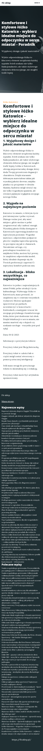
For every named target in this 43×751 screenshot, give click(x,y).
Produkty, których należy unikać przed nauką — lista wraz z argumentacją (20, 442)
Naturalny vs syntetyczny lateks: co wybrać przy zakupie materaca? (21, 479)
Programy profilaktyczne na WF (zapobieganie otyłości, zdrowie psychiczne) (20, 459)
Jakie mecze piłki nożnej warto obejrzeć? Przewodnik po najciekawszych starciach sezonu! (21, 579)
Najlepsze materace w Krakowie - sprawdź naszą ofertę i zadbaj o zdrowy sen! (21, 717)
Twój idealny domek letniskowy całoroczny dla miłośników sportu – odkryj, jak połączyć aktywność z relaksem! (20, 600)
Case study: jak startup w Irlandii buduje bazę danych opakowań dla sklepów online (20, 427)
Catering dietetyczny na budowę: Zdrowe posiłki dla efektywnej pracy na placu (21, 555)
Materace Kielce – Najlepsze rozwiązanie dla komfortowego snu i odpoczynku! (19, 708)
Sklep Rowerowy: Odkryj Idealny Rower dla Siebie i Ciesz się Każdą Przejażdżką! (21, 611)
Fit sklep (6, 2)
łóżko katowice (10, 102)
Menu (36, 3)
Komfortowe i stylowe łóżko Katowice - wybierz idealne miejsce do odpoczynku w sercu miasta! (21, 732)
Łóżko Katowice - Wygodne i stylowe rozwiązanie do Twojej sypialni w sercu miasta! (21, 727)
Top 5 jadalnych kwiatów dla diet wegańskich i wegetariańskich (20, 521)
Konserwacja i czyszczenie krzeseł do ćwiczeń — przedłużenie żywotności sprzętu (21, 469)
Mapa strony (8, 401)
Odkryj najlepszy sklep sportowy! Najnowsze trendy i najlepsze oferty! (19, 683)
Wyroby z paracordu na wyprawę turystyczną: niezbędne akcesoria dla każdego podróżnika (20, 666)
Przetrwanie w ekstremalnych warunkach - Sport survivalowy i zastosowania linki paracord (21, 688)
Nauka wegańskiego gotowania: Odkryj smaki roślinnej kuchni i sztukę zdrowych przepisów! (20, 574)
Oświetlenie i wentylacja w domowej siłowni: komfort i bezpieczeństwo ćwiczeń (19, 437)
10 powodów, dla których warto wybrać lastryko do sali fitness (21, 550)
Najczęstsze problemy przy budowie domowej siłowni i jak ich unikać (20, 432)
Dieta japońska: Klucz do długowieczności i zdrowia (19, 484)
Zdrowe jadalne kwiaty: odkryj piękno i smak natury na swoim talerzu (19, 516)
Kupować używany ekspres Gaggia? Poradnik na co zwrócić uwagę (21, 412)
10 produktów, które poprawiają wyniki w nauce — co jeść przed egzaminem (21, 447)
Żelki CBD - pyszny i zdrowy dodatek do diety (19, 655)
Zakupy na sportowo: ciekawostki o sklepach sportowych (19, 678)
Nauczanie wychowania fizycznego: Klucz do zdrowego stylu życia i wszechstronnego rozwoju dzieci (21, 453)
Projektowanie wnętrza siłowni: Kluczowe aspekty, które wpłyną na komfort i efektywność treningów (21, 495)
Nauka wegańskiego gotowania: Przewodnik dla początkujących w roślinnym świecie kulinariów (21, 569)
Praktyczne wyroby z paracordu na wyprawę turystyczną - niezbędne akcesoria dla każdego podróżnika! (20, 671)
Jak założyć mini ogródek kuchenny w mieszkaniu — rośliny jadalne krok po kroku (21, 541)
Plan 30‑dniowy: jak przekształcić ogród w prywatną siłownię (18, 511)
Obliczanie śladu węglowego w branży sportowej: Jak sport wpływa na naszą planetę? (21, 624)
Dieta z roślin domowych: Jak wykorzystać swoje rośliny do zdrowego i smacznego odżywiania (21, 536)
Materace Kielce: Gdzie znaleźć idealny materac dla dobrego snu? (21, 713)
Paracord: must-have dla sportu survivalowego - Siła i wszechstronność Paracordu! (21, 703)
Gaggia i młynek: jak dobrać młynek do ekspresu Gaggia (21, 417)
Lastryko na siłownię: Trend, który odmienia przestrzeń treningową (19, 546)
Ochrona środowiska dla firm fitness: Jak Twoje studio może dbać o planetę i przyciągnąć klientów (20, 649)
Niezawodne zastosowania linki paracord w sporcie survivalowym (19, 693)
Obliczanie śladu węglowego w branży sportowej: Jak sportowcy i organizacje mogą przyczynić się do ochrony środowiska (21, 617)
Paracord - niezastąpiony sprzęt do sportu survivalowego (19, 698)
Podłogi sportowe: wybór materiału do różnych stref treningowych (20, 501)
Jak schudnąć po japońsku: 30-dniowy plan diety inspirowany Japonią (21, 489)
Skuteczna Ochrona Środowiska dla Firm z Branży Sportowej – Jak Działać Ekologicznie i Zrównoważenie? (21, 637)
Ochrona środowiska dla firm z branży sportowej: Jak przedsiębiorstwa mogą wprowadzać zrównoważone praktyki (21, 629)
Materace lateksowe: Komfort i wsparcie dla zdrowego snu (19, 474)
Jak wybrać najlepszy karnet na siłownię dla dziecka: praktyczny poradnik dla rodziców (19, 531)
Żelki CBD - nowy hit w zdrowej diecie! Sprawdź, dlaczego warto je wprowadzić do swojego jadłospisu (21, 659)
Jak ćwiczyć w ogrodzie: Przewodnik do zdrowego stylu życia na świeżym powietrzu (19, 506)
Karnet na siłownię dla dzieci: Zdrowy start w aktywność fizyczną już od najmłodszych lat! (20, 526)
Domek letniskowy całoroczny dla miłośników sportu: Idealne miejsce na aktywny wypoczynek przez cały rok (21, 592)
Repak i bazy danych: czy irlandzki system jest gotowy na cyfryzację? (20, 422)
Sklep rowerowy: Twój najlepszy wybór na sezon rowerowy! (21, 606)
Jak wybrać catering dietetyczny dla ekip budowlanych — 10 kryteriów (18, 560)
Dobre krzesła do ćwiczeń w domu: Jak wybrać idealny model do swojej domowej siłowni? (20, 464)
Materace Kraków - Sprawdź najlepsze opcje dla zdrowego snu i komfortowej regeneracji (21, 722)
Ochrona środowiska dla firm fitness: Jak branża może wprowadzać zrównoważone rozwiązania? (21, 643)
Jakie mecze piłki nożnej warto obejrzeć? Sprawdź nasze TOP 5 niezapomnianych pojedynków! (18, 585)
